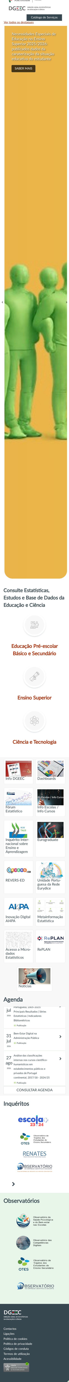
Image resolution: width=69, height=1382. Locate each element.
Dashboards (46, 778)
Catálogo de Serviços (44, 17)
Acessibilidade (13, 1359)
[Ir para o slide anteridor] (2, 302)
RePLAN (43, 949)
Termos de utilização (17, 1354)
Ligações (9, 1333)
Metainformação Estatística (50, 919)
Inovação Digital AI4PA (18, 919)
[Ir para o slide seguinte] (67, 302)
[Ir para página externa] (34, 1157)
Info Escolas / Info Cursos (48, 809)
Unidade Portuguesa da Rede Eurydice (49, 884)
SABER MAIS (22, 68)
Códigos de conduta (16, 1348)
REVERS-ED (15, 880)
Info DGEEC (15, 778)
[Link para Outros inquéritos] (13, 1184)
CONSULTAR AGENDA (35, 1090)
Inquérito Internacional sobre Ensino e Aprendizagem (17, 846)
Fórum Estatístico (14, 809)
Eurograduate (47, 840)
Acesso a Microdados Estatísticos (18, 953)
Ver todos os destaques (19, 22)
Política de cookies (15, 1339)
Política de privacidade (18, 1344)
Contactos (10, 1329)
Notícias (25, 986)
